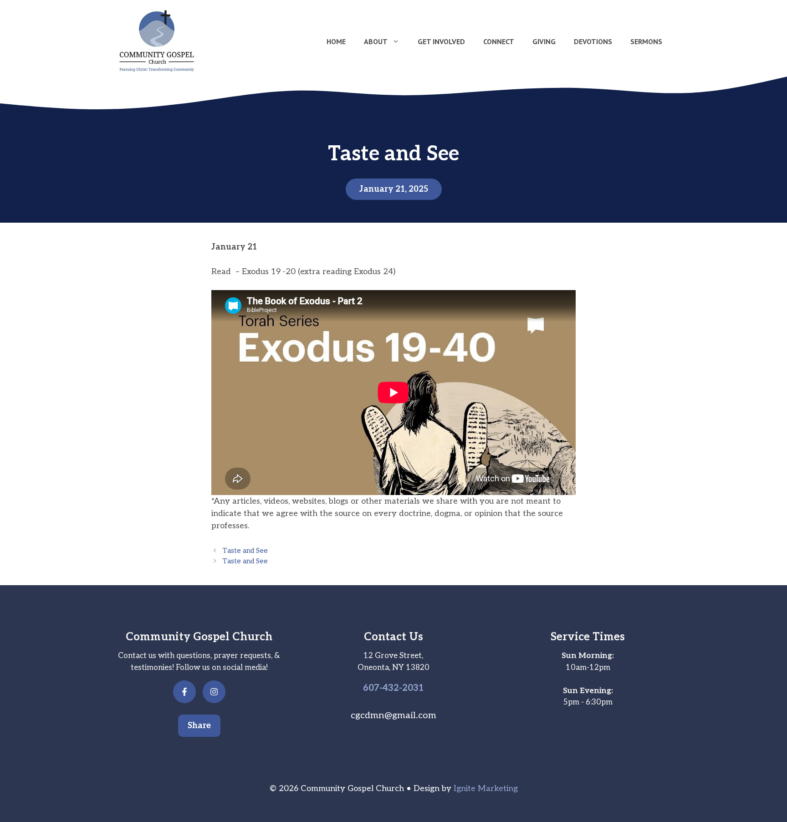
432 (391, 688)
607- (373, 688)
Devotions (593, 41)
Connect (498, 41)
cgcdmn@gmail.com (393, 715)
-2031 (411, 688)
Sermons (646, 41)
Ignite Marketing (486, 788)
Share (199, 725)
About (376, 41)
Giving (544, 41)
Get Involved (441, 41)
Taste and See (245, 550)
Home (336, 41)
